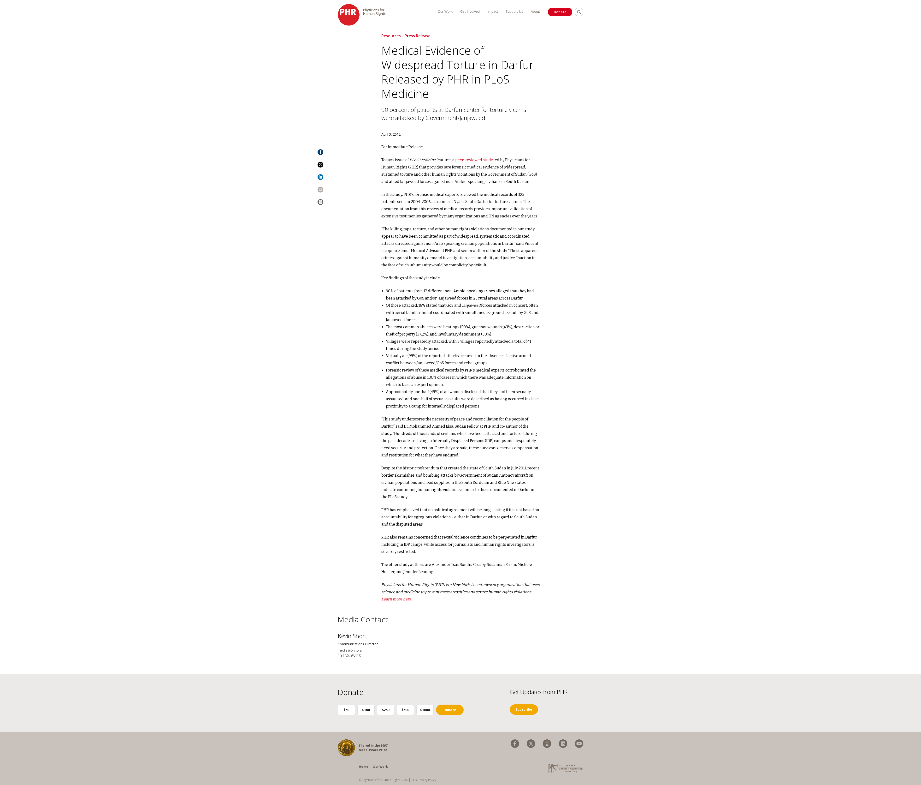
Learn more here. (396, 599)
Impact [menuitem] (492, 11)
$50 (346, 709)
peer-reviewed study (474, 160)
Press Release (418, 35)
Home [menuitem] (363, 766)
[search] (579, 12)
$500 (405, 709)
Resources (391, 35)
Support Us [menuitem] (514, 11)
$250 (386, 709)
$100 (366, 709)
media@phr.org (350, 650)
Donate (560, 12)
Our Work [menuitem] (445, 11)
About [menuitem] (535, 11)
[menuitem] (515, 743)
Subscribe (523, 709)
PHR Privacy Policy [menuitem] (424, 780)
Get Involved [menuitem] (470, 11)
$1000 (425, 709)
